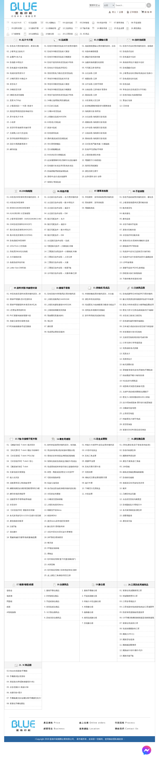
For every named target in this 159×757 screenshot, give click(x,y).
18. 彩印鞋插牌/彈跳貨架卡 (18, 138)
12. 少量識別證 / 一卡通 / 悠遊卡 (20, 106)
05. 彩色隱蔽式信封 (128, 68)
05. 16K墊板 (125, 467)
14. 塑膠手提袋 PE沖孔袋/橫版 (132, 268)
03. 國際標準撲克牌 (128, 456)
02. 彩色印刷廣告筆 (128, 450)
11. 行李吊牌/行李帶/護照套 (131, 343)
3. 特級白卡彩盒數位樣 (91, 601)
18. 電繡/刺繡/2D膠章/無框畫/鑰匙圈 (21, 537)
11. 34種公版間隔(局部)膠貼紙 (56, 100)
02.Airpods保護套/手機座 (17, 671)
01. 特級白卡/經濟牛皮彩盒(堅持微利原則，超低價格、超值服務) (98, 446)
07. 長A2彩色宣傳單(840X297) (19, 230)
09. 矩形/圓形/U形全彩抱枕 (131, 332)
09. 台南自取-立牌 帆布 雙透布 (94, 89)
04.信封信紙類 (68, 24)
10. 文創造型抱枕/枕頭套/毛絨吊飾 (134, 337)
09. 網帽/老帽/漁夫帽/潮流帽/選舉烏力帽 (23, 488)
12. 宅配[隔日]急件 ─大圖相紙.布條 (58, 246)
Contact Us (127, 728)
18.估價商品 (34, 34)
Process (125, 723)
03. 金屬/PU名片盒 (14, 57)
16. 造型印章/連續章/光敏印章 (19, 128)
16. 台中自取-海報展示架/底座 (94, 128)
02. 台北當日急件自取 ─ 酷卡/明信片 (59, 202)
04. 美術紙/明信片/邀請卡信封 (132, 62)
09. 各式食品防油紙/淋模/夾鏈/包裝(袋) (60, 488)
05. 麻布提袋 (125, 219)
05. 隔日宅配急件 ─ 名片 (54, 219)
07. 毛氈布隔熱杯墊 (52, 477)
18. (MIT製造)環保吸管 (53, 537)
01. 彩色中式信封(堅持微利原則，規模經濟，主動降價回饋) (136, 47)
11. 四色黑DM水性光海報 (17, 251)
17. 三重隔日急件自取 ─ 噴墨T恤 (57, 268)
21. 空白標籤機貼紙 (52, 149)
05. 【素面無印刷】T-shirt (17, 467)
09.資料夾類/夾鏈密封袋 (16, 29)
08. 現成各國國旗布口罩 (129, 629)
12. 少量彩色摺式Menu (53, 505)
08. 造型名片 (12, 84)
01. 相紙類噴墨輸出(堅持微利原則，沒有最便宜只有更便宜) (99, 47)
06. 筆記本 (48, 321)
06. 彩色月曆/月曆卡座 (91, 467)
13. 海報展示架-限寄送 (91, 111)
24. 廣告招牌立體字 (90, 171)
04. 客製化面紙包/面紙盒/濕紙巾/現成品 (60, 461)
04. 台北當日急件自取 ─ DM (56, 213)
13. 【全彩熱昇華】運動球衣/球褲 (20, 510)
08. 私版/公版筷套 (51, 483)
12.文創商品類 (68, 29)
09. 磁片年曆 (87, 483)
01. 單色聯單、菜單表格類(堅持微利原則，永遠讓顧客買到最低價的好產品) (98, 198)
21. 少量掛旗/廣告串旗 (91, 155)
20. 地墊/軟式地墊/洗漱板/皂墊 (132, 386)
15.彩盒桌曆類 (119, 29)
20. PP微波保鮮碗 (51, 548)
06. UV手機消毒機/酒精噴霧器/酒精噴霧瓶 (137, 618)
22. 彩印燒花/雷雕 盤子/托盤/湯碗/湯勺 (60, 559)
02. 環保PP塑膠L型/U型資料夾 (19, 299)
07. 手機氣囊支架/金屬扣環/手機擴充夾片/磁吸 (24, 699)
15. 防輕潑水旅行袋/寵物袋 (131, 273)
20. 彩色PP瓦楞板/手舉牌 (92, 149)
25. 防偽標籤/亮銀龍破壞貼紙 (56, 171)
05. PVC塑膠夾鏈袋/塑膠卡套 (19, 315)
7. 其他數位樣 (87, 623)
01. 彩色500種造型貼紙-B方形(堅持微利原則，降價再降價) (60, 47)
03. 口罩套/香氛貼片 (128, 601)
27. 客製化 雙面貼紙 (52, 182)
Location (89, 728)
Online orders (92, 723)
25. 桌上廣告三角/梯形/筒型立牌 (57, 575)
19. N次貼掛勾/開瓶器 (129, 381)
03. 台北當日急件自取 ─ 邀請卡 (57, 208)
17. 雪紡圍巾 (12, 532)
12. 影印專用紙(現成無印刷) (93, 315)
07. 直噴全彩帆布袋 (128, 230)
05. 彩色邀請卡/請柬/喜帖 (17, 68)
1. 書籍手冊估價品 (51, 590)
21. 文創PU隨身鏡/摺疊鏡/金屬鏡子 (134, 392)
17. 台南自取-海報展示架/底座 (94, 133)
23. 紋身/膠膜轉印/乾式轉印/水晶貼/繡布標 (60, 161)
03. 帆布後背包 (126, 208)
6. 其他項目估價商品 (52, 618)
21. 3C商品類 (84, 35)
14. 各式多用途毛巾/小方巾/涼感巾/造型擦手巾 (24, 516)
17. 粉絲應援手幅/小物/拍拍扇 (132, 375)
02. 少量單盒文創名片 (16, 51)
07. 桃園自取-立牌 (89, 79)
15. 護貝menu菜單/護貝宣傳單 (56, 521)
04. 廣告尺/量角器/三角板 (130, 461)
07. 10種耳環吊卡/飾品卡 (17, 79)
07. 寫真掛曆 (87, 472)
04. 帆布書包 (125, 213)
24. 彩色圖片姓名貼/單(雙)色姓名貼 (58, 166)
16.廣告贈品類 (136, 29)
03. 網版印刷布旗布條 (91, 57)
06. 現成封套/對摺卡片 (16, 73)
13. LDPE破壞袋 (126, 262)
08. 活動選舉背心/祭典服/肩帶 (19, 483)
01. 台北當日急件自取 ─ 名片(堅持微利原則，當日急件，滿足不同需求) (61, 198)
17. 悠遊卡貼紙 (50, 128)
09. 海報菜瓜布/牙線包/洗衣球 (132, 483)
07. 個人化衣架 (13, 477)
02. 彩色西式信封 (127, 51)
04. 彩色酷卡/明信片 (15, 62)
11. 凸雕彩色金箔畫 (128, 494)
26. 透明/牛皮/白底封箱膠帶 (55, 176)
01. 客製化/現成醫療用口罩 (131, 590)
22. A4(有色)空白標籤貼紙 (55, 155)
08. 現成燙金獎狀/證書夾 (54, 332)
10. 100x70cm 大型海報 (17, 246)
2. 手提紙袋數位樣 (89, 596)
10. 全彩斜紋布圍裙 (52, 494)
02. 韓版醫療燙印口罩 (129, 596)
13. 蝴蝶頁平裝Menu (52, 510)
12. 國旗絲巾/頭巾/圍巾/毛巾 (131, 650)
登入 (114, 12)
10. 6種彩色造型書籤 (15, 95)
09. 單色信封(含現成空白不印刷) (133, 89)
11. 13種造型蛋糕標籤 (53, 499)
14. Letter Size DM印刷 (16, 268)
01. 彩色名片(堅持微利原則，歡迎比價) (23, 46)
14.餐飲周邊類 (102, 29)
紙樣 (8, 607)
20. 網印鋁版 (12, 149)
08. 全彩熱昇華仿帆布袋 (129, 235)
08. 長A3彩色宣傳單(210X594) (19, 235)
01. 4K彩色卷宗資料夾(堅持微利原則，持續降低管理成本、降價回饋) (24, 294)
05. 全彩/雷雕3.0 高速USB (17, 687)
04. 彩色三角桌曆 (89, 456)
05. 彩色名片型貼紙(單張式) (55, 68)
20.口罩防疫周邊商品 (68, 35)
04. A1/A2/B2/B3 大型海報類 (18, 213)
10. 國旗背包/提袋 (127, 639)
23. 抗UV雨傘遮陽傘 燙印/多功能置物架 (136, 403)
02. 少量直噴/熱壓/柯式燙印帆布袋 (134, 202)
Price (52, 723)
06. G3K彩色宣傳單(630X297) (19, 224)
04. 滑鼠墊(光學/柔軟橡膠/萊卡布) (20, 682)
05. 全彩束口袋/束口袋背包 (131, 315)
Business (54, 728)
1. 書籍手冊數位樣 (89, 590)
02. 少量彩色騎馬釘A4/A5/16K (56, 299)
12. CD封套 (124, 106)
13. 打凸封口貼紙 (51, 106)
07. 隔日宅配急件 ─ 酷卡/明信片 (57, 230)
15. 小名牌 (11, 122)
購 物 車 (146, 12)
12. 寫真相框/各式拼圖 (129, 348)
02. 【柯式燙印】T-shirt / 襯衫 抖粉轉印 (23, 450)
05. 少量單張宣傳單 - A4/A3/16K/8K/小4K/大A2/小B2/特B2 (24, 220)
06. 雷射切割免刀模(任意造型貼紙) (58, 73)
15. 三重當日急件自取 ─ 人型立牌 (58, 257)
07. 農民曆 (48, 326)
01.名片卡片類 (16, 24)
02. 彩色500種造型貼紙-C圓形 (56, 51)
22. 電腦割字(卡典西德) (91, 160)
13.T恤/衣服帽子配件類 (85, 29)
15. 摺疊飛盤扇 (126, 516)
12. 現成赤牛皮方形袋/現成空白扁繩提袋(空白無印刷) (136, 258)
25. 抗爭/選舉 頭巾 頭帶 (91, 176)
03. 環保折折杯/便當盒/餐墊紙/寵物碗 (59, 456)
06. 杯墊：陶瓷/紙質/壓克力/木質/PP (59, 472)
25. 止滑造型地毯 (127, 413)
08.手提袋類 (136, 23)
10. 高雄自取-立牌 (89, 95)
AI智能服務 (11, 612)
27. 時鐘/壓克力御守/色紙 (130, 419)
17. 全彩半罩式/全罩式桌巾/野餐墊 (58, 532)
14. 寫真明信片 (126, 359)
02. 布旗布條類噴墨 (90, 51)
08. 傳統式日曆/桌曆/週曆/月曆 (94, 477)
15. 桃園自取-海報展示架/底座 (94, 122)
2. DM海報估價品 (51, 596)
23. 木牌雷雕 (49, 564)
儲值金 (9, 590)
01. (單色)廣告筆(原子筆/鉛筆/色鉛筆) (135, 445)
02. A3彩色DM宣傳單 (15, 202)
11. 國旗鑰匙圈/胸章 (128, 645)
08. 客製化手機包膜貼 (16, 703)
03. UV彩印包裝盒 (89, 450)
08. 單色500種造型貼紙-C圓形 (56, 84)
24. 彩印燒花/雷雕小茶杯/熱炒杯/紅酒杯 (60, 570)
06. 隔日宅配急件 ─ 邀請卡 (55, 224)
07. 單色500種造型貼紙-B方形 (56, 79)
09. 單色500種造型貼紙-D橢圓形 (57, 89)
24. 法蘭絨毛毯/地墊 (128, 408)
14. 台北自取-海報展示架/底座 (94, 117)
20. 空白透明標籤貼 (52, 144)
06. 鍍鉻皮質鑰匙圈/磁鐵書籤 (132, 472)
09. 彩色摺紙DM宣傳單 (16, 241)
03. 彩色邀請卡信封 (128, 57)
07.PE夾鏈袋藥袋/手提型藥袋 (19, 326)
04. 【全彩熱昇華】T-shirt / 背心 (20, 461)
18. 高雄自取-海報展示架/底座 (94, 138)
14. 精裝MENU (50, 516)
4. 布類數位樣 (87, 607)
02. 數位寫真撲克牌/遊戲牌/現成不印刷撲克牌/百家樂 (136, 300)
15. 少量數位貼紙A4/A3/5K (55, 117)
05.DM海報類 (84, 24)
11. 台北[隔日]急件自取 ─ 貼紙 (56, 241)
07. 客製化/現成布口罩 (129, 623)
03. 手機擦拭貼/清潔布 (16, 676)
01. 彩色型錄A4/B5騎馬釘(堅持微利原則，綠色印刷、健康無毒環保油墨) (59, 294)
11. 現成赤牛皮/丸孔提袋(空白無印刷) (135, 251)
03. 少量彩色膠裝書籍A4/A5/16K (57, 305)
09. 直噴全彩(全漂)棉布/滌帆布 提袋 (134, 241)
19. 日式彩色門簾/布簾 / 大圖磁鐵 (95, 144)
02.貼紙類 (33, 23)
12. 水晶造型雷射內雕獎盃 (130, 499)
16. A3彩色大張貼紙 (52, 122)
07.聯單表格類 (119, 24)
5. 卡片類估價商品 (51, 612)
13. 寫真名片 (125, 354)
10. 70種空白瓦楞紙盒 (91, 488)
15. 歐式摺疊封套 (127, 364)
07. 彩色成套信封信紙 (129, 79)
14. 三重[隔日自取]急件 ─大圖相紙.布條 (60, 251)
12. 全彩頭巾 (12, 505)
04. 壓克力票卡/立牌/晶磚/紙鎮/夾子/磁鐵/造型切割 (136, 311)
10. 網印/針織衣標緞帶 (16, 494)
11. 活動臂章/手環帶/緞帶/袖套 (19, 499)
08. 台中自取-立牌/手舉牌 (92, 84)
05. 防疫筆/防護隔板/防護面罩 (132, 612)
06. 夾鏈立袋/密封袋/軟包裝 (18, 321)
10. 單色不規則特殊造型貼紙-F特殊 (58, 95)
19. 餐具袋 (48, 543)
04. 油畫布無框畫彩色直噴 (93, 62)
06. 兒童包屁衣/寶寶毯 (16, 472)
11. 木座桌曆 (87, 494)
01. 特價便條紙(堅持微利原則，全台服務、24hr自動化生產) (98, 294)
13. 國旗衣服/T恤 (127, 656)
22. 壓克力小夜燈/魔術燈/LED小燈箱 (135, 397)
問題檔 (9, 601)
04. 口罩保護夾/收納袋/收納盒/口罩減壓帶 (137, 607)
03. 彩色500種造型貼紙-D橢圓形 (57, 57)
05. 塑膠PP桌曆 (88, 461)
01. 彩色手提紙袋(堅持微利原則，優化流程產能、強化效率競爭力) (136, 198)
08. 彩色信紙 (125, 84)
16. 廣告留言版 (126, 521)
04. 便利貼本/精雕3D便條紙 (93, 310)
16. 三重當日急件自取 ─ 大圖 (56, 262)
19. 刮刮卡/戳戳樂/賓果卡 (17, 144)
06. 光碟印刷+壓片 (14, 693)
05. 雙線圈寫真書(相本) (54, 315)
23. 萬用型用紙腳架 (90, 166)
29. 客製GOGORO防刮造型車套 (133, 430)
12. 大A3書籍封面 (14, 257)
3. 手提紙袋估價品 (51, 601)
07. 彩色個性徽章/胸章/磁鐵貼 (132, 321)
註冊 (121, 12)
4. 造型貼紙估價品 (51, 607)
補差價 (9, 596)
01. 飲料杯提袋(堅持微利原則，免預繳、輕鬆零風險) (61, 446)
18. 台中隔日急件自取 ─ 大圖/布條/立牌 (60, 273)
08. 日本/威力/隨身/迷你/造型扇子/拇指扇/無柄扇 (136, 327)
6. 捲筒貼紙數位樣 (89, 618)
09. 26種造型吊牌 (14, 89)
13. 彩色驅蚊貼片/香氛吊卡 (131, 505)
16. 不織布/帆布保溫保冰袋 (131, 279)
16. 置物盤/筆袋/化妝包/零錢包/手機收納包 (136, 371)
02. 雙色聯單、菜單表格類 (93, 202)
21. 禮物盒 (48, 554)
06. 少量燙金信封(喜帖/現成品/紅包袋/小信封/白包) (136, 74)
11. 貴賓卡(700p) (14, 100)
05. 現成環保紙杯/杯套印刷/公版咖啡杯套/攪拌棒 (61, 467)
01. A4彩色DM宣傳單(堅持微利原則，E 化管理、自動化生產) (23, 198)
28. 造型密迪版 (126, 424)
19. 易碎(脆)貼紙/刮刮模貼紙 (56, 138)
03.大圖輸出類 (51, 24)
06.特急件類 (102, 23)
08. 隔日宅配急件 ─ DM (54, 235)
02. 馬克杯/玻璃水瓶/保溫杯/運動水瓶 (59, 450)
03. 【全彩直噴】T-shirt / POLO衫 (20, 456)
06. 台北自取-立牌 (89, 73)
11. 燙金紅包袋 (126, 100)
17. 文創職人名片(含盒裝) (17, 133)
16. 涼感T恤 (11, 526)
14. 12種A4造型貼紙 (52, 111)
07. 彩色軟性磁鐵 (127, 477)
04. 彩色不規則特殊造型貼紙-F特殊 (58, 62)
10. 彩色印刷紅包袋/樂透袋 (131, 95)
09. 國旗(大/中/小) (127, 634)
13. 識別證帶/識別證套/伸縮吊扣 (20, 111)
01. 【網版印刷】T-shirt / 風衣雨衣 (21, 445)
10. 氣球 (123, 488)
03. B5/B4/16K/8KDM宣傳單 (18, 208)
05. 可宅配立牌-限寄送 (91, 68)
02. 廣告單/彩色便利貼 (91, 299)
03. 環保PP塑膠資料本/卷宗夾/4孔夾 (22, 305)
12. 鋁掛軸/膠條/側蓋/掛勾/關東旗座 (96, 106)
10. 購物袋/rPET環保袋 (129, 246)
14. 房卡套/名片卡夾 (15, 117)
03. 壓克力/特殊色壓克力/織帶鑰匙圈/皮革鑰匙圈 (137, 305)
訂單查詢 (134, 12)
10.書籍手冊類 (34, 29)
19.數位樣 (50, 34)
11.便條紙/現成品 (51, 29)
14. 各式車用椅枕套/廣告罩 (131, 510)
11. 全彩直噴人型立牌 (91, 100)
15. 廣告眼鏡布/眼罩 (15, 521)
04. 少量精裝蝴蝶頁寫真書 (55, 310)
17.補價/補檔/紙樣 (15, 35)
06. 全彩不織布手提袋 (129, 224)
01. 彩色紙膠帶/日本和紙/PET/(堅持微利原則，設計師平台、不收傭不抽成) (136, 294)
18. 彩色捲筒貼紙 (51, 133)
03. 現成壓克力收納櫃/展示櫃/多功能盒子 (99, 305)
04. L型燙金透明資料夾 (16, 310)
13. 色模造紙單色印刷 (16, 262)
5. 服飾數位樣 (87, 612)
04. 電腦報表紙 (88, 208)
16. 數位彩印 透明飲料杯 (54, 526)
